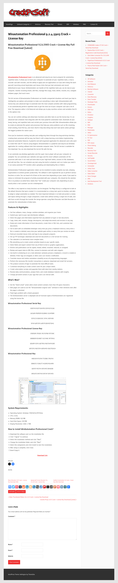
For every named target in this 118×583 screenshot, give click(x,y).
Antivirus (38, 24)
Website (10, 556)
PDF (89, 140)
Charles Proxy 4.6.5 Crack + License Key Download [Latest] (58, 499)
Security (90, 156)
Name (10, 544)
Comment (11, 516)
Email (10, 550)
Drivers (60, 24)
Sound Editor (92, 161)
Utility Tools (21, 491)
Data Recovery (92, 97)
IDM (68, 24)
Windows (76, 24)
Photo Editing (92, 145)
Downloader (91, 104)
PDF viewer (91, 143)
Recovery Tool (49, 24)
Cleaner (90, 92)
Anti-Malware (92, 84)
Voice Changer (92, 176)
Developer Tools (92, 102)
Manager (90, 127)
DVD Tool (90, 109)
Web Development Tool (95, 181)
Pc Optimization (92, 135)
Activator (90, 81)
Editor (89, 112)
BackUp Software (93, 89)
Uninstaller (91, 166)
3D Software (91, 79)
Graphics (90, 117)
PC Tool (90, 138)
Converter (91, 94)
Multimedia (91, 130)
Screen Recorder (92, 153)
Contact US (93, 24)
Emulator (90, 115)
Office (89, 133)
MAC (84, 24)
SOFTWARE (12, 491)
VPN (89, 179)
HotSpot (90, 120)
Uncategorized (92, 163)
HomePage (9, 24)
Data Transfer (92, 99)
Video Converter (92, 171)
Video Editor (91, 173)
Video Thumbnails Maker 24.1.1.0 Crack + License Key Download (28, 497)
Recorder (90, 148)
